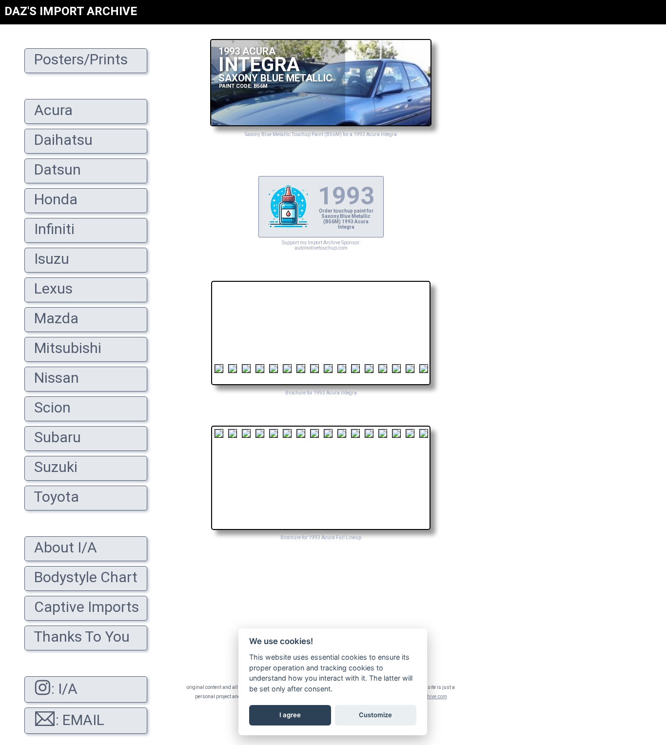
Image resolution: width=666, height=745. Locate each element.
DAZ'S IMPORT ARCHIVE (70, 11)
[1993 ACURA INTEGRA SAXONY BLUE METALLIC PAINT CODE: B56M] (320, 123)
